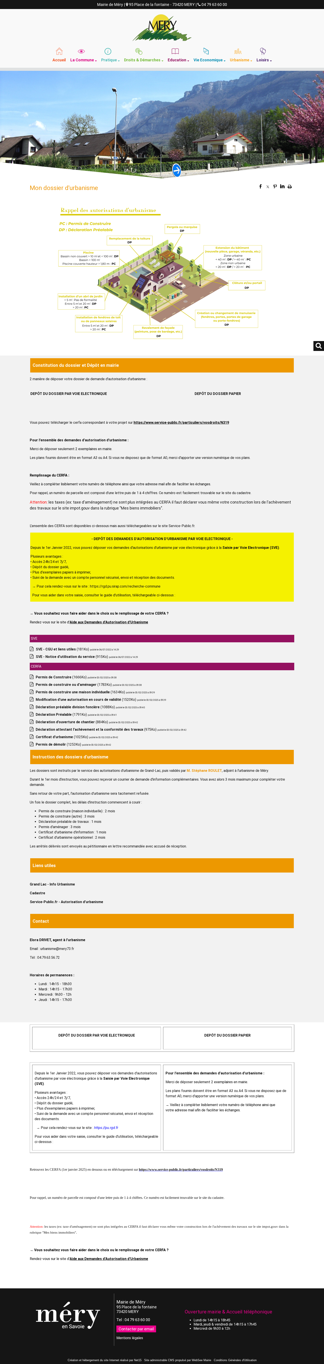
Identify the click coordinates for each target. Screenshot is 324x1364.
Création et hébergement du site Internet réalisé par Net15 (105, 1360)
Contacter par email (136, 1329)
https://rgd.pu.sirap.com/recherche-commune (125, 586)
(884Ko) (72, 722)
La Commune (82, 60)
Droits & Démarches (142, 60)
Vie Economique (208, 60)
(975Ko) (96, 729)
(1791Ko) (62, 714)
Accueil (59, 60)
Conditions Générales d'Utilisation (235, 1360)
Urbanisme (239, 60)
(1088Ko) (76, 707)
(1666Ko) (62, 677)
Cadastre (37, 893)
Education (177, 60)
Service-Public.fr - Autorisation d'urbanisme (66, 902)
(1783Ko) (74, 685)
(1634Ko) (81, 692)
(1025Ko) (62, 737)
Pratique (109, 60)
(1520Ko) (86, 700)
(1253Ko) (59, 744)
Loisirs (263, 60)
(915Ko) (72, 657)
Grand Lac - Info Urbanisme (52, 884)
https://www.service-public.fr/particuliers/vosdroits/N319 (181, 1169)
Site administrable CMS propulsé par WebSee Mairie (177, 1360)
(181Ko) (63, 649)
